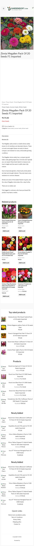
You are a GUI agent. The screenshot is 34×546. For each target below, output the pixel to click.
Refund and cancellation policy (17, 515)
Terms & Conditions (17, 517)
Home (3, 102)
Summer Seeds (14, 107)
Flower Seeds (9, 102)
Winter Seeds (22, 107)
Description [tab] (5, 136)
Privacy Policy (17, 519)
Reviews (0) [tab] (5, 139)
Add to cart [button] (6, 231)
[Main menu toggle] (3, 8)
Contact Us (17, 524)
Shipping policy (17, 522)
